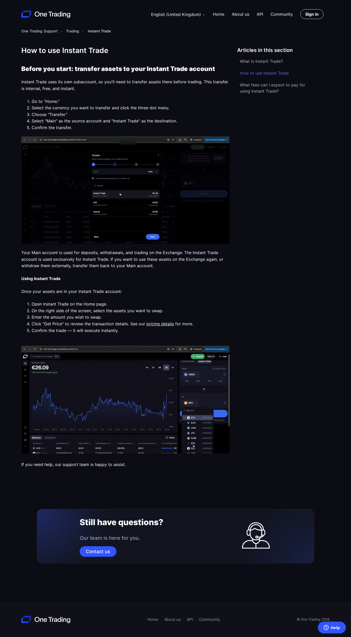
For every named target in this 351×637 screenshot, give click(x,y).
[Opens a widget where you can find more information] (332, 628)
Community (282, 14)
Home (218, 14)
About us (240, 14)
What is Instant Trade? (261, 61)
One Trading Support (39, 31)
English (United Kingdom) (176, 14)
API (260, 14)
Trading (72, 31)
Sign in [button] (312, 14)
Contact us (98, 551)
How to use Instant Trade (264, 73)
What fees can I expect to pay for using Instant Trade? (272, 88)
